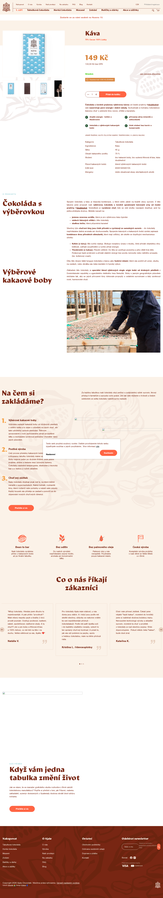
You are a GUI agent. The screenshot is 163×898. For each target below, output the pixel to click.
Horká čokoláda (10, 849)
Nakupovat (20, 4)
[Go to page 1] (79, 663)
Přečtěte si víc (21, 508)
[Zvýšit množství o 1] (96, 94)
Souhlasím (108, 453)
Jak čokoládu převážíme (150, 74)
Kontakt (89, 4)
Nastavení (50, 454)
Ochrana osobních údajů (93, 849)
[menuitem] (19, 10)
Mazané (6, 853)
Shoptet (10, 885)
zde (97, 446)
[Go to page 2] (81, 663)
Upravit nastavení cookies (68, 883)
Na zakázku (64, 4)
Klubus (23, 885)
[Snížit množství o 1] (88, 94)
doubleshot (153, 104)
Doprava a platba (89, 853)
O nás (30, 4)
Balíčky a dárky (9, 862)
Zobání (6, 858)
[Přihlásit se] (158, 847)
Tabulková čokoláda (124, 142)
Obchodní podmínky (91, 845)
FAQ (73, 4)
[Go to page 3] (83, 663)
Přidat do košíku (113, 94)
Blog (81, 4)
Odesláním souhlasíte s (148, 845)
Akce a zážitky (9, 867)
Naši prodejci (50, 4)
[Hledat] (153, 10)
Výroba (39, 4)
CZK (137, 4)
